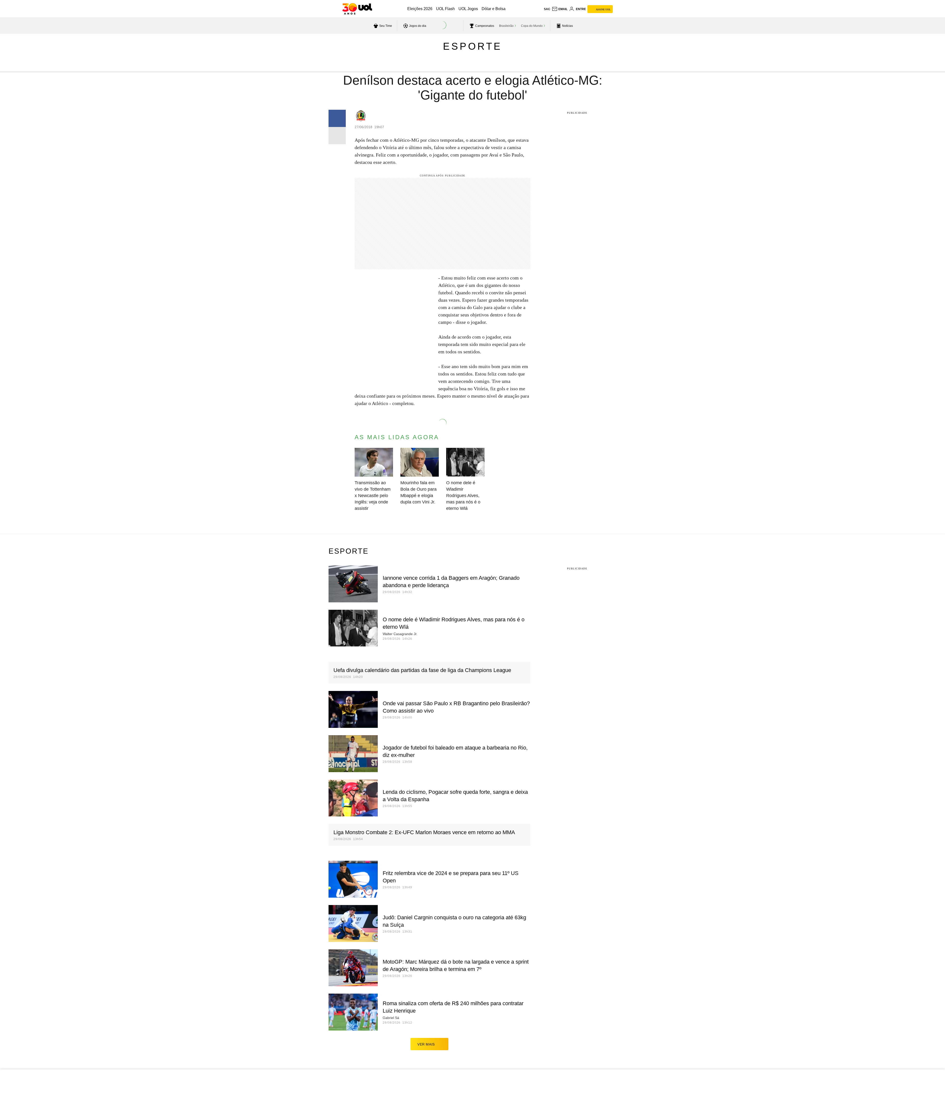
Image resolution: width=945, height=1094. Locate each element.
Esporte (472, 46)
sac (547, 9)
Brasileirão (506, 26)
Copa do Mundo (532, 26)
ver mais (426, 1044)
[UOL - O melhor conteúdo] (357, 8)
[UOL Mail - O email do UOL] (559, 9)
